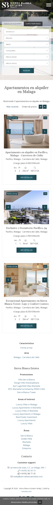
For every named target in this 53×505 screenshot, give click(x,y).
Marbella (26, 442)
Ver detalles (26, 177)
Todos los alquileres (13, 24)
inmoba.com (27, 491)
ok (40, 502)
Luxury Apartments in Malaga (26, 414)
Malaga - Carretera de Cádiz (26, 357)
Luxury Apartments (26, 420)
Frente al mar (26, 347)
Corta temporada (33, 24)
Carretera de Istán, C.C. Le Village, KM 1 (27, 467)
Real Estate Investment (26, 417)
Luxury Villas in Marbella (26, 410)
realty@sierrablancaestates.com (28, 476)
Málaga (26, 445)
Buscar (26, 70)
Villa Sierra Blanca (26, 379)
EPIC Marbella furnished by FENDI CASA (26, 389)
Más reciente (12, 106)
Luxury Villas (26, 423)
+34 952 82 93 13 (27, 470)
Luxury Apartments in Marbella (26, 407)
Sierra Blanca (26, 435)
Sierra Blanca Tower (26, 392)
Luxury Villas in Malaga (26, 404)
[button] (8, 131)
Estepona (26, 448)
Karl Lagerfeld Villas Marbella (26, 386)
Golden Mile (26, 438)
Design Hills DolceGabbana (26, 382)
